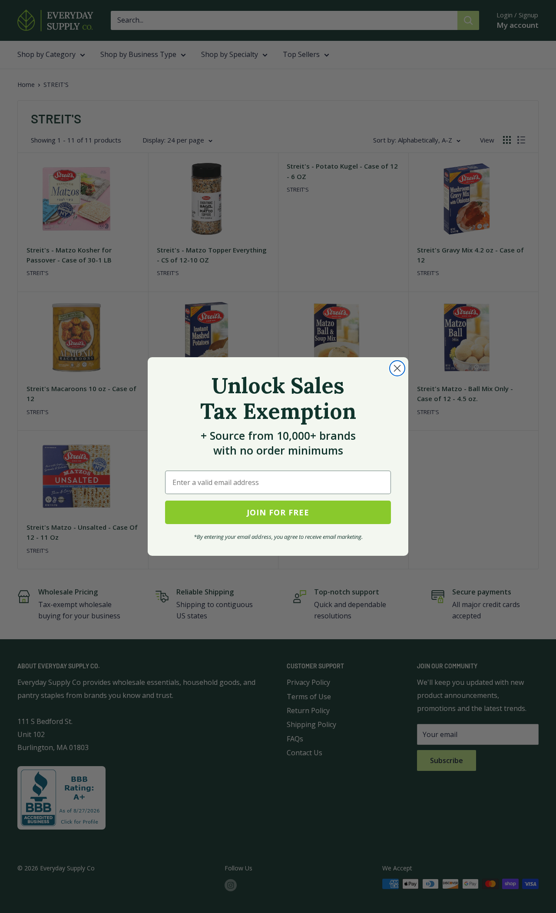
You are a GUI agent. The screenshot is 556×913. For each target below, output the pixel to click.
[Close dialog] (397, 368)
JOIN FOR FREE (278, 512)
